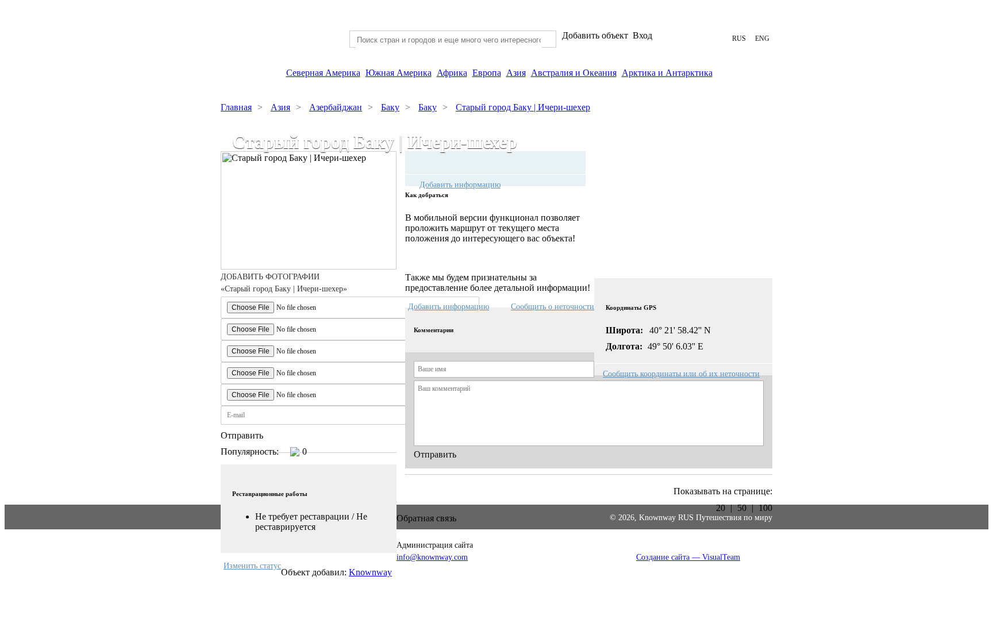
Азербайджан (335, 107)
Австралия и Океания (574, 73)
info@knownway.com (432, 557)
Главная (236, 107)
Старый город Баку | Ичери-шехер (523, 107)
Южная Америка (398, 73)
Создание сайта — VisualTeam (688, 557)
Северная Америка (323, 73)
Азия (516, 73)
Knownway (370, 572)
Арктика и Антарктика (667, 73)
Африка (452, 73)
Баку (390, 107)
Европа (486, 73)
